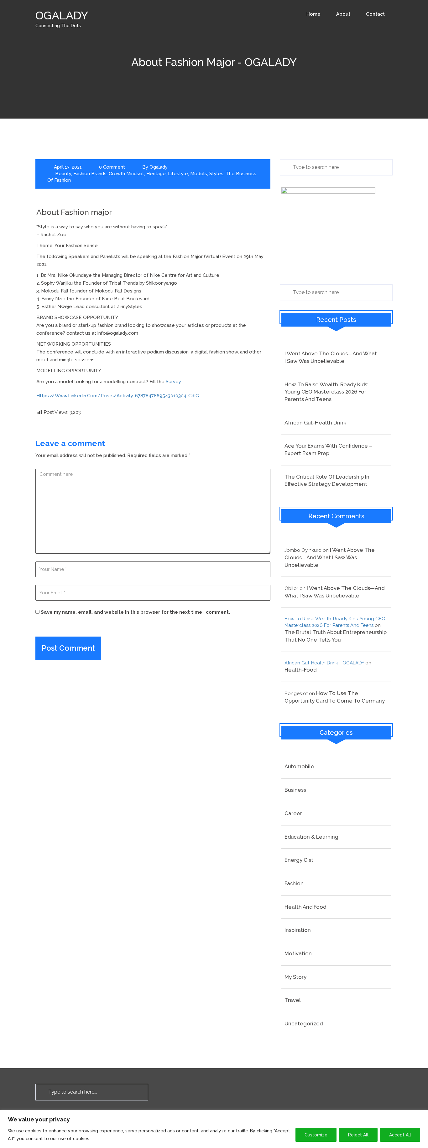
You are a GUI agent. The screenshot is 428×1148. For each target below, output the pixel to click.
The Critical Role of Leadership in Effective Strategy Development (326, 480)
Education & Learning (311, 837)
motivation (298, 953)
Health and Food (305, 907)
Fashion (294, 883)
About (343, 14)
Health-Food (300, 670)
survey (173, 381)
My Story (295, 977)
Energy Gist (298, 860)
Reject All (358, 1134)
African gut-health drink (315, 422)
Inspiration (297, 930)
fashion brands (90, 173)
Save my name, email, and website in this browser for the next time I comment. (135, 612)
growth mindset (126, 173)
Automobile (299, 766)
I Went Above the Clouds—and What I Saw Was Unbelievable (330, 357)
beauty (63, 173)
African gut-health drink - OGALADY (324, 663)
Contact (375, 14)
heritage (156, 173)
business (295, 790)
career (293, 813)
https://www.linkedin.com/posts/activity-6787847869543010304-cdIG (117, 396)
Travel (292, 1000)
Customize (316, 1134)
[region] (214, 1129)
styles (216, 173)
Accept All (400, 1134)
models (198, 173)
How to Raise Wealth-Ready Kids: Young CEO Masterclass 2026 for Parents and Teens (326, 391)
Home (313, 14)
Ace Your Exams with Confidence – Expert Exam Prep (328, 449)
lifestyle (178, 173)
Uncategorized (303, 1023)
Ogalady (158, 167)
